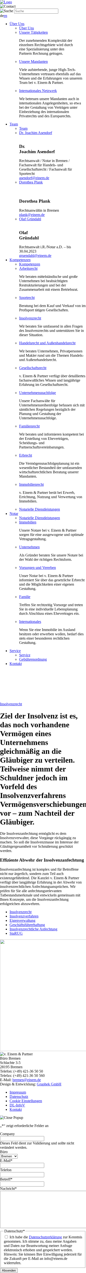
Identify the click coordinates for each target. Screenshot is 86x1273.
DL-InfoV (17, 1105)
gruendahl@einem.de (35, 256)
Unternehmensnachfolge (37, 393)
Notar (14, 514)
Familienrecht (29, 426)
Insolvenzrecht (30, 318)
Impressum (18, 1092)
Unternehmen (29, 547)
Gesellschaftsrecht (32, 368)
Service (15, 651)
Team (14, 124)
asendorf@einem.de (34, 178)
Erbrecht (25, 455)
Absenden (9, 1270)
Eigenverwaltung (22, 920)
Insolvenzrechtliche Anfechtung (33, 929)
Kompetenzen (20, 260)
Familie (24, 597)
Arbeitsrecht (28, 268)
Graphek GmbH (49, 1084)
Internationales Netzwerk (38, 91)
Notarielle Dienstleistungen (39, 509)
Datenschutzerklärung (45, 1237)
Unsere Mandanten (33, 61)
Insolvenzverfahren (24, 916)
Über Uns (17, 24)
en (5, 16)
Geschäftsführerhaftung (27, 925)
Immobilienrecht (31, 484)
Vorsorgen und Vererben (37, 568)
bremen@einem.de (26, 1080)
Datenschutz (19, 1097)
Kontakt (16, 664)
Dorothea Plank (31, 182)
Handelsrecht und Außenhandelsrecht (47, 343)
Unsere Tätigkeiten (33, 32)
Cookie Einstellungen (26, 1101)
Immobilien (27, 522)
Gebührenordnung (33, 659)
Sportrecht (27, 298)
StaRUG (16, 933)
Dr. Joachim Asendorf (35, 133)
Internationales (30, 622)
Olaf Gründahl (30, 219)
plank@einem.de (32, 215)
